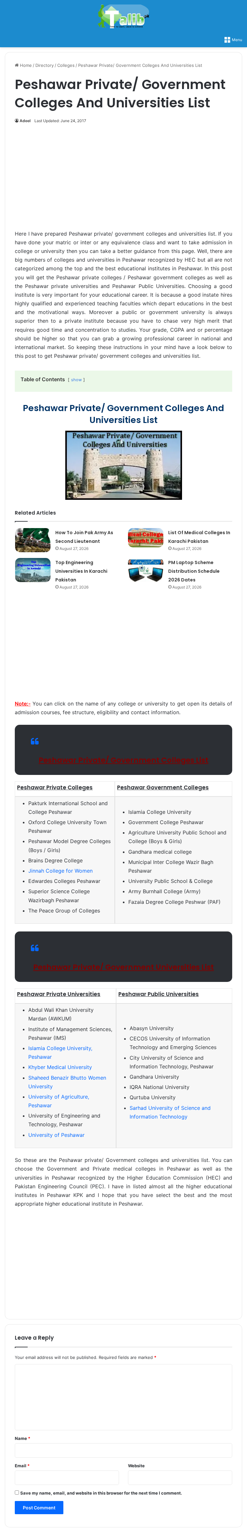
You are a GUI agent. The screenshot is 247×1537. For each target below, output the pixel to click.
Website (136, 1465)
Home (25, 65)
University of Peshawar (56, 1135)
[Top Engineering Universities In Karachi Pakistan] (32, 570)
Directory (44, 65)
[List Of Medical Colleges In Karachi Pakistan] (145, 538)
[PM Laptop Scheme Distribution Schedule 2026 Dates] (145, 570)
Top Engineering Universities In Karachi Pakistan (81, 571)
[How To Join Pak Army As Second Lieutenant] (32, 540)
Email (22, 1465)
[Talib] (123, 16)
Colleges (66, 65)
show (76, 379)
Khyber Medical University (60, 1067)
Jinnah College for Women (60, 870)
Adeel (25, 120)
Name (22, 1438)
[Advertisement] (123, 180)
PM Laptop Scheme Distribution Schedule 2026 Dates (194, 571)
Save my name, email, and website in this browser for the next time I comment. (101, 1493)
